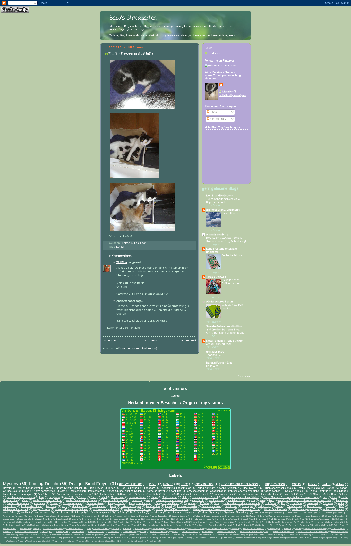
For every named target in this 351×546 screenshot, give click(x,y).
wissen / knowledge (238, 512)
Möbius (340, 484)
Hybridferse (296, 503)
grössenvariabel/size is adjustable (252, 538)
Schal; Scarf (117, 497)
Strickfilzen (231, 506)
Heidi (55, 522)
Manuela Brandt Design (57, 525)
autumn (51, 538)
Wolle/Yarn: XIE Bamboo (137, 509)
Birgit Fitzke (126, 494)
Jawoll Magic (170, 522)
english (179, 538)
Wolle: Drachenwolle (275, 509)
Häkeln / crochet (100, 522)
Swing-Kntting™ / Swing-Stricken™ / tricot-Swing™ (228, 487)
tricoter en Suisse (96, 541)
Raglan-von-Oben (266, 525)
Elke (50, 519)
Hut (283, 503)
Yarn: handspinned (100, 512)
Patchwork (227, 525)
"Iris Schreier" (45, 494)
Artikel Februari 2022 (219, 344)
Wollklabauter (9, 538)
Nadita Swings (272, 490)
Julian (182, 522)
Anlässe (328, 512)
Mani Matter (35, 525)
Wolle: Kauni (274, 535)
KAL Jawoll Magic (196, 522)
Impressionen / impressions (86, 490)
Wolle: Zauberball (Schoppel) (82, 500)
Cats (62, 490)
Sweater (287, 528)
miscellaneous (175, 512)
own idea (192, 512)
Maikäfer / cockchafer (16, 525)
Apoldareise (8, 516)
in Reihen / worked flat (298, 538)
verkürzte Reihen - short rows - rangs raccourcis (304, 500)
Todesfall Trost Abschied (26, 531)
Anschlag (340, 512)
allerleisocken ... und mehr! (223, 209)
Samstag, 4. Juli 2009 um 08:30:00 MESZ (142, 294)
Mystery (10, 483)
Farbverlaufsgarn (195, 490)
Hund (86, 522)
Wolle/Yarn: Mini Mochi (283, 531)
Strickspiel (247, 506)
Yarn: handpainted (44, 490)
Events (75, 519)
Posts (213, 111)
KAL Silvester (315, 494)
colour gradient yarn (97, 538)
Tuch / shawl (78, 531)
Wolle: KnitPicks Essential (296, 535)
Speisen (127, 528)
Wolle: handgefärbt (28, 487)
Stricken (235, 528)
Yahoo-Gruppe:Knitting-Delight (124, 490)
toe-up (82, 541)
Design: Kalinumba (140, 503)
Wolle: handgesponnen (305, 509)
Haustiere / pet (42, 522)
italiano (316, 538)
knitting (333, 538)
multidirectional (236, 500)
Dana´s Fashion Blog (219, 362)
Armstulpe (39, 503)
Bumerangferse (95, 503)
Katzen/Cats (228, 522)
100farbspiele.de (106, 494)
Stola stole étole (177, 528)
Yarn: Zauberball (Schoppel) (70, 512)
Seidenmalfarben (211, 506)
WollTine (121, 262)
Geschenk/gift (284, 519)
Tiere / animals (338, 528)
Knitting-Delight (43, 483)
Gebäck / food (248, 519)
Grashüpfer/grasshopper (319, 519)
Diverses (168, 494)
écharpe (154, 541)
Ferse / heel (103, 519)
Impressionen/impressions (243, 490)
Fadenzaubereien (224, 494)
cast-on (69, 538)
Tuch (334, 497)
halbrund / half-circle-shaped (172, 500)
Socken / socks (294, 490)
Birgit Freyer (95, 487)
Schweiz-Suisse (137, 497)
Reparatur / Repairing (310, 525)
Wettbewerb (207, 531)
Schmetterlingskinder (29, 528)
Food (187, 519)
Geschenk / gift (266, 519)
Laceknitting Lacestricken (176, 487)
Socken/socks (169, 497)
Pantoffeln (214, 525)
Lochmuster (319, 522)
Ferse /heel (87, 519)
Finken (177, 519)
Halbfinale (340, 519)
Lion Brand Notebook (219, 195)
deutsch (136, 538)
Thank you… (213, 355)
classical (80, 538)
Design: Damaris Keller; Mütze (186, 516)
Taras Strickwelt (216, 276)
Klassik (258, 522)
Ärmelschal (342, 500)
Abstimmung (278, 512)
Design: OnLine (256, 516)
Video (25, 500)
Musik (136, 525)
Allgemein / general (312, 512)
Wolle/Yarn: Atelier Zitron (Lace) (254, 531)
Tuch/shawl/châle (96, 531)
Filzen (167, 519)
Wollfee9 (26, 512)
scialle (48, 541)
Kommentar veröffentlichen (124, 327)
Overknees (200, 525)
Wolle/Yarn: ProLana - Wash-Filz (313, 531)
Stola (184, 497)
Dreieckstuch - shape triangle (193, 494)
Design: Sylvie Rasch (167, 503)
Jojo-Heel (312, 503)
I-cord (148, 522)
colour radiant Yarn (119, 538)
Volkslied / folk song (159, 531)
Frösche (204, 503)
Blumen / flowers (82, 516)
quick (252, 500)
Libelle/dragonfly (288, 522)
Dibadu (328, 516)
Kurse (344, 494)
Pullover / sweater (187, 506)
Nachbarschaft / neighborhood (157, 525)
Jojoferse (328, 503)
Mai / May (51, 506)
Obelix (188, 525)
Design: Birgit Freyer (89, 483)
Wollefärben (9, 512)
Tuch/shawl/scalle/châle (279, 487)
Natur (178, 525)
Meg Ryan (76, 525)
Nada (113, 506)
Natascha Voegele (131, 506)
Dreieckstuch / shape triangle (17, 519)
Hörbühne (137, 522)
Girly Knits (299, 519)
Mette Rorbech (92, 525)
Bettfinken (65, 516)
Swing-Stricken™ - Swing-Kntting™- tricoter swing (291, 497)
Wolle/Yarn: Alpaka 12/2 (106, 509)
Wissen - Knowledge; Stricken (71, 509)
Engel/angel (62, 519)
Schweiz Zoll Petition (53, 528)
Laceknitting (9, 506)
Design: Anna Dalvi (148, 494)
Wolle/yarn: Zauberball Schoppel (233, 535)
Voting (175, 531)
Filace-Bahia (119, 519)
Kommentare (217, 118)
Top (325, 497)
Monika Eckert (80, 506)
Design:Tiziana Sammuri (279, 516)
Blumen (54, 503)
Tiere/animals (294, 506)
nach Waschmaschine (31, 541)
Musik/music (99, 506)
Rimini (327, 525)
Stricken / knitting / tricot (205, 497)
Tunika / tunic (314, 506)
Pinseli (168, 506)
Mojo (64, 506)
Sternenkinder (159, 528)
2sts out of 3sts (261, 512)
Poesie (82, 497)
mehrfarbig (198, 500)
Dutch (111, 487)
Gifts (216, 503)
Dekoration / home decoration (153, 516)
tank (271, 500)
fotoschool (201, 538)
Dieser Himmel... (231, 213)
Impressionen (275, 484)
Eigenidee (189, 503)
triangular (218, 512)
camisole (137, 500)
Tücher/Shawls (129, 531)
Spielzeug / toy (142, 528)
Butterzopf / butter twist (116, 516)
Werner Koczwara (190, 531)
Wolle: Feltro (258, 535)
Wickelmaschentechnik (15, 509)
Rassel (282, 525)
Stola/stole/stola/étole (217, 528)
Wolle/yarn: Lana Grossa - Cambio (140, 535)
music (14, 541)
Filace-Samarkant (152, 519)
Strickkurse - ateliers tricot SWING (240, 497)
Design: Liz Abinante (214, 516)
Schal (104, 497)
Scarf (93, 497)
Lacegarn (149, 487)
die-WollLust (204, 484)
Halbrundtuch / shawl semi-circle (241, 503)
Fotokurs (198, 519)
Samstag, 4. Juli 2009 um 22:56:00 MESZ (141, 320)
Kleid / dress (271, 522)
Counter (175, 395)
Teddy (298, 528)
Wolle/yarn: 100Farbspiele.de (172, 509)
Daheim (312, 484)
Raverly (292, 525)
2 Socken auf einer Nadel (239, 484)
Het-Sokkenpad (130, 487)
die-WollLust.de (130, 484)
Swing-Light (264, 506)
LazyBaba (54, 497)
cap (60, 538)
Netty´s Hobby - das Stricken (224, 340)
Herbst (64, 522)
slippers (71, 541)
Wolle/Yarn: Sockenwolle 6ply (32, 535)
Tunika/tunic (113, 531)
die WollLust (149, 538)
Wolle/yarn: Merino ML (170, 535)
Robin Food (339, 525)
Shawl (154, 497)
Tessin (279, 506)
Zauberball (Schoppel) (115, 500)
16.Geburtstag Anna (18, 503)
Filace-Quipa (134, 519)
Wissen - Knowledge (226, 531)
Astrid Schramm (25, 516)
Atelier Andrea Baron (219, 301)
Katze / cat (214, 522)
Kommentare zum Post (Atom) (137, 348)
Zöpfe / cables (137, 512)
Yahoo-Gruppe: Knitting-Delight (64, 487)
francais (213, 538)
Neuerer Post (111, 340)
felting (189, 538)
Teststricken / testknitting (315, 528)
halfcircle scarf (278, 538)
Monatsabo (108, 525)
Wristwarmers (42, 512)
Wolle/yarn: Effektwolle (108, 535)
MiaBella (69, 497)
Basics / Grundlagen (47, 516)
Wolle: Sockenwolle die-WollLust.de (328, 535)
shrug (205, 512)
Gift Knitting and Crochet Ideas (225, 333)
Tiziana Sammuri (318, 490)
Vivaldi (143, 531)
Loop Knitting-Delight (338, 522)
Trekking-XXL (62, 531)
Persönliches (153, 506)
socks (296, 484)
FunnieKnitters (230, 519)
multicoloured (216, 500)
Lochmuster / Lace (31, 506)
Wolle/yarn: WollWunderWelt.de (199, 535)
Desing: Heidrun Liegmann (308, 516)
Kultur (341, 503)
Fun (217, 519)
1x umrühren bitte (217, 234)
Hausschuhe (25, 522)
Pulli (238, 525)
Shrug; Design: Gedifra (98, 528)
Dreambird (340, 516)
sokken (326, 484)
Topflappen (47, 531)
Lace (184, 484)
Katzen (120, 246)
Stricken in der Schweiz (253, 528)
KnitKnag (332, 494)
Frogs (208, 519)
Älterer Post (188, 340)
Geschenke (216, 490)
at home (40, 538)
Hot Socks (270, 503)
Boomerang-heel (72, 503)
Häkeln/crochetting (120, 522)
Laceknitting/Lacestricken (21, 497)
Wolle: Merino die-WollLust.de (316, 487)
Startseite (150, 340)
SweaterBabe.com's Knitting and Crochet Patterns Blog (224, 328)
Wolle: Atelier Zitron (249, 509)
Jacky (157, 522)
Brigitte (97, 516)
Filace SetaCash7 (293, 494)
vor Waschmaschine (137, 541)
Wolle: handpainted (333, 509)
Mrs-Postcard (124, 525)
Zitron (22, 538)
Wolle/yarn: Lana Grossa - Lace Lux (213, 509)
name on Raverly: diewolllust (164, 490)
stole (262, 500)
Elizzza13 (39, 519)
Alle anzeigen (244, 376)
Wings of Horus (41, 509)
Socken (115, 528)
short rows (59, 541)
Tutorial (330, 506)
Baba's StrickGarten (133, 18)
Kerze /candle (244, 522)
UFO (341, 506)
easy (149, 500)
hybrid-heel (156, 512)
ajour (30, 538)
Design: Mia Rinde (236, 516)
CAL (133, 516)
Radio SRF (249, 525)
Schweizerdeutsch (74, 528)
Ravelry (7, 487)
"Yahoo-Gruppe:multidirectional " (75, 494)
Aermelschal (293, 512)
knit (325, 538)
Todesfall (7, 531)
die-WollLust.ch (165, 538)
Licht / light (305, 522)
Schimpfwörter (9, 528)
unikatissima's (215, 351)
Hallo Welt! (212, 366)
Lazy (41, 497)
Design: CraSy (116, 503)
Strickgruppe (274, 528)
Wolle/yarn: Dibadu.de (84, 535)
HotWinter (75, 522)
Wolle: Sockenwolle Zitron (47, 500)
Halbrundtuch (9, 522)
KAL (152, 484)
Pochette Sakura (232, 255)
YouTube (120, 512)
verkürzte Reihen (116, 541)
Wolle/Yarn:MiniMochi (60, 535)
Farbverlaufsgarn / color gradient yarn (259, 494)
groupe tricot (226, 538)
